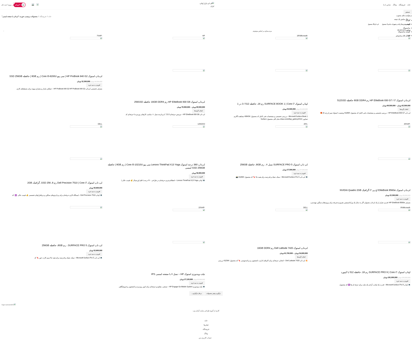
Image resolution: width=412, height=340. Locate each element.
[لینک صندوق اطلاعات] (37, 4)
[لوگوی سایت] (206, 5)
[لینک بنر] (206, 170)
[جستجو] (29, 5)
